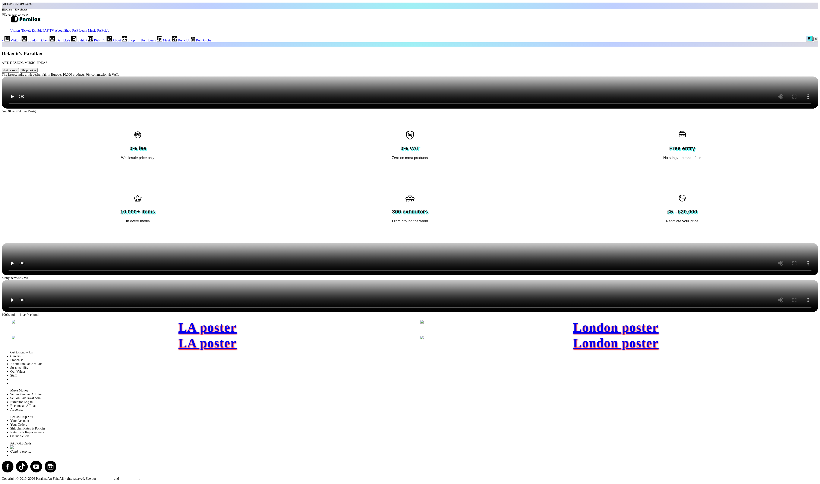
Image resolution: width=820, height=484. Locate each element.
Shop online (28, 70)
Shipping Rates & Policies (27, 428)
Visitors (15, 30)
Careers (15, 356)
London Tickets (38, 40)
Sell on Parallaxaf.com (25, 398)
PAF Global (203, 40)
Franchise (16, 360)
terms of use (105, 478)
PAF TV (48, 30)
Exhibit (37, 30)
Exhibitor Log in (21, 402)
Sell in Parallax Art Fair (26, 394)
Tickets (26, 30)
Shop (67, 30)
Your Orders (18, 424)
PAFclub (103, 30)
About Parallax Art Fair (26, 364)
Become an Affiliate (23, 406)
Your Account (19, 420)
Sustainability (19, 367)
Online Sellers (19, 436)
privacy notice (129, 478)
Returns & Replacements (27, 432)
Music (92, 30)
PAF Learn (79, 30)
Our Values (17, 371)
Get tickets (10, 70)
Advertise (16, 409)
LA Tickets (62, 40)
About (59, 30)
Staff (13, 375)
